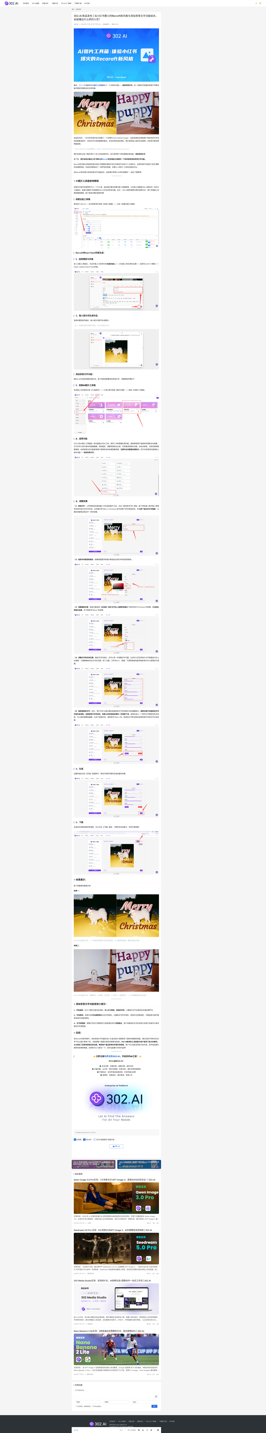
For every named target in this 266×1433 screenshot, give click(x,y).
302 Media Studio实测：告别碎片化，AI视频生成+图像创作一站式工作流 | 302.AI (112, 1280)
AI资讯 (89, 1223)
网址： (135, 1402)
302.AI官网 (35, 3)
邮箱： (107, 1402)
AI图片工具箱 (97, 85)
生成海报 (132, 1430)
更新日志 (55, 3)
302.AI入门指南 (66, 3)
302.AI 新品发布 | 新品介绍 (105, 1139)
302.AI (76, 24)
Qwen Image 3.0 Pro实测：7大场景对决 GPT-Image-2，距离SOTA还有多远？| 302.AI (114, 1180)
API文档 (87, 3)
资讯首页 (26, 3)
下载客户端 (77, 3)
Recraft (105, 159)
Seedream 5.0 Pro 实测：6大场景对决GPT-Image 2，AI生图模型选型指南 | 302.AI (113, 1230)
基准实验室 (90, 1273)
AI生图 (79, 1139)
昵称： (78, 1402)
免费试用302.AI (112, 1056)
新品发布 (106, 24)
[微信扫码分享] (139, 1430)
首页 (73, 9)
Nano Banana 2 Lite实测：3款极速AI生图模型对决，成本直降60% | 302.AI (109, 1331)
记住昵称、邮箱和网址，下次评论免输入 (89, 1406)
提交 (154, 1406)
